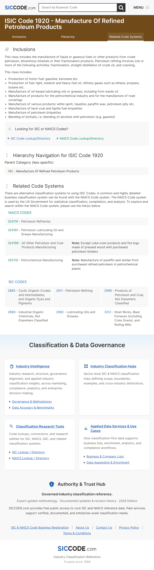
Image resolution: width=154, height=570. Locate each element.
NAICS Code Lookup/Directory (82, 138)
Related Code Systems (125, 37)
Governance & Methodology (32, 401)
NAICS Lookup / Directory (30, 458)
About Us (82, 527)
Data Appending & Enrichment (108, 462)
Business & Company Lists (105, 456)
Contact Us (104, 527)
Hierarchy (68, 37)
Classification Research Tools (40, 426)
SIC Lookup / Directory (28, 452)
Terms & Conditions (77, 533)
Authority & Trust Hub (81, 484)
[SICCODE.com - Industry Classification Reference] (77, 548)
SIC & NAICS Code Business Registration (40, 527)
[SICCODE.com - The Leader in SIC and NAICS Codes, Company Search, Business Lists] (20, 8)
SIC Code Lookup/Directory (30, 138)
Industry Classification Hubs (113, 366)
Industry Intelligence (33, 366)
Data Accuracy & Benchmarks (33, 407)
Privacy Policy (129, 527)
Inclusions (19, 37)
